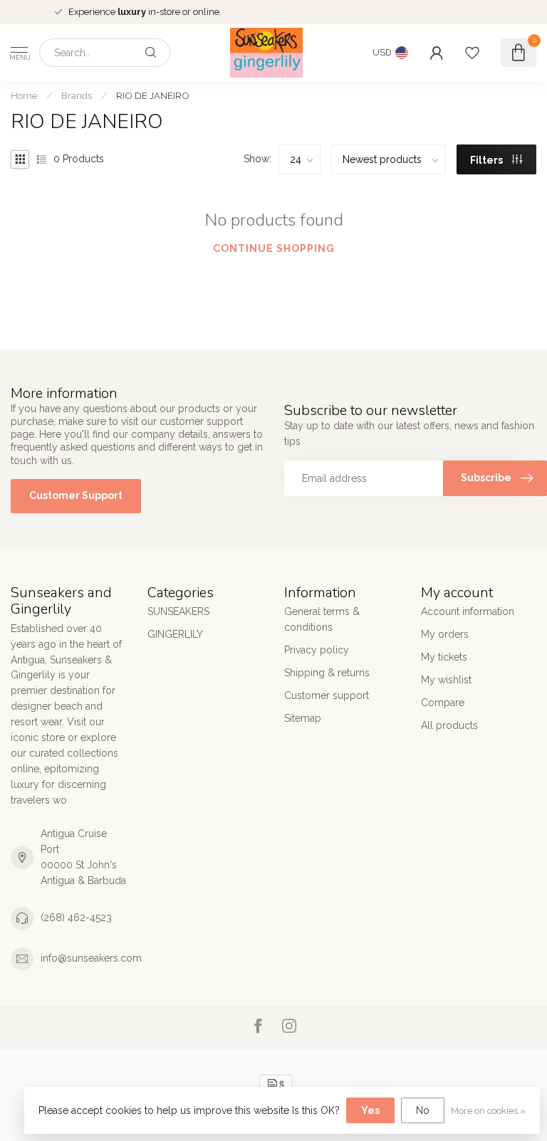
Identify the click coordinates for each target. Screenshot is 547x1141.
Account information (467, 611)
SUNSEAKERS (178, 611)
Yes (370, 1110)
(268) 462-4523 (76, 917)
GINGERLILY (175, 634)
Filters (487, 160)
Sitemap (302, 718)
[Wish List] (472, 52)
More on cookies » (488, 1110)
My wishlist (446, 679)
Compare (442, 702)
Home (24, 95)
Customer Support (76, 495)
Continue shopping (274, 248)
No (422, 1110)
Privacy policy (316, 650)
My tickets (444, 657)
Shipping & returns (327, 672)
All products (449, 725)
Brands (76, 95)
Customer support (326, 695)
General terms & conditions (322, 619)
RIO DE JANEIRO (152, 95)
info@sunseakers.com (91, 958)
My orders (445, 634)
